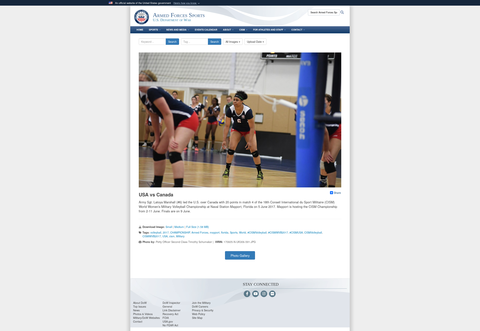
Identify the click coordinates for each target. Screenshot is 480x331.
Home (139, 29)
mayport (215, 232)
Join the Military (201, 303)
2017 (166, 232)
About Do (138, 303)
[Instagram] (264, 294)
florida (224, 232)
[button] (186, 3)
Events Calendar (206, 29)
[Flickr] (272, 294)
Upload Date (254, 41)
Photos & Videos (143, 314)
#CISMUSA (296, 232)
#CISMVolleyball (257, 232)
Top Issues (139, 306)
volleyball (155, 232)
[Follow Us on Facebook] (247, 294)
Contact (296, 29)
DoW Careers (200, 306)
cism (172, 236)
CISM (242, 29)
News (136, 310)
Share (337, 192)
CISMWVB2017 (151, 236)
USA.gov (168, 321)
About (227, 29)
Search (172, 41)
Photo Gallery (240, 255)
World (242, 232)
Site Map (197, 318)
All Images (232, 41)
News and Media (176, 29)
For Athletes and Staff (268, 29)
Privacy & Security (202, 310)
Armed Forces (199, 232)
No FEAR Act (170, 325)
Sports (153, 29)
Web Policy (198, 314)
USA (165, 236)
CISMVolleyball (313, 232)
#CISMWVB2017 (278, 232)
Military (180, 236)
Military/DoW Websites (146, 318)
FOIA (166, 318)
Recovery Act (170, 314)
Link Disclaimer (172, 310)
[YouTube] (255, 294)
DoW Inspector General (171, 304)
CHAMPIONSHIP (180, 232)
